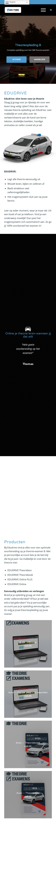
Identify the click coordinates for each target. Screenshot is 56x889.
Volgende (45, 344)
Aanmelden (39, 59)
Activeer (16, 59)
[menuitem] (43, 10)
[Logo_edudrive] (23, 10)
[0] (51, 10)
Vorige (10, 344)
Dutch (12, 2)
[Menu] (42, 10)
